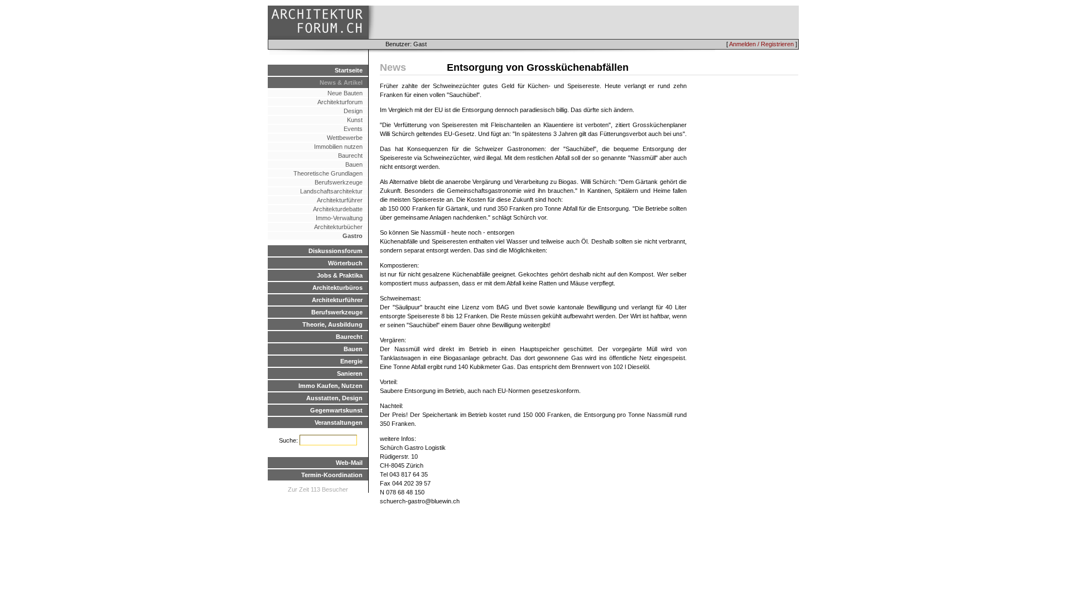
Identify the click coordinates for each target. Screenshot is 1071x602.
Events (353, 128)
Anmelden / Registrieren (761, 44)
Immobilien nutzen (338, 146)
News (393, 67)
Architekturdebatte (338, 209)
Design (353, 111)
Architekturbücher (338, 227)
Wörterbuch (345, 263)
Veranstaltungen (339, 422)
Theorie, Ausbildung (332, 324)
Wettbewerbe (345, 137)
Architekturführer (340, 200)
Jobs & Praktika (340, 275)
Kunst (355, 119)
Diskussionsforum (335, 250)
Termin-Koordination (332, 475)
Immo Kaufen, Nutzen (330, 385)
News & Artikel (341, 82)
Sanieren (350, 373)
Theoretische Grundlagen (328, 173)
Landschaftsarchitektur (331, 191)
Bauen (354, 164)
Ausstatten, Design (334, 398)
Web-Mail (349, 462)
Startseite (349, 70)
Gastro (352, 235)
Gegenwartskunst (336, 410)
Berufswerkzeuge (339, 182)
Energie (351, 361)
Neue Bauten (345, 93)
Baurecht (350, 155)
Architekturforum (340, 102)
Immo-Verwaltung (339, 218)
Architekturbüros (337, 287)
